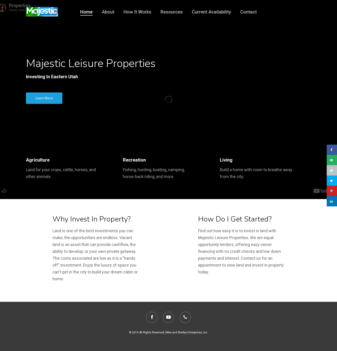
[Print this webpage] (332, 170)
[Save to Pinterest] (332, 191)
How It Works (137, 12)
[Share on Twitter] (332, 181)
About (108, 12)
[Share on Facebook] (332, 150)
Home (86, 12)
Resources (171, 12)
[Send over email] (332, 160)
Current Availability (211, 12)
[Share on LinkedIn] (332, 201)
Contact (248, 12)
